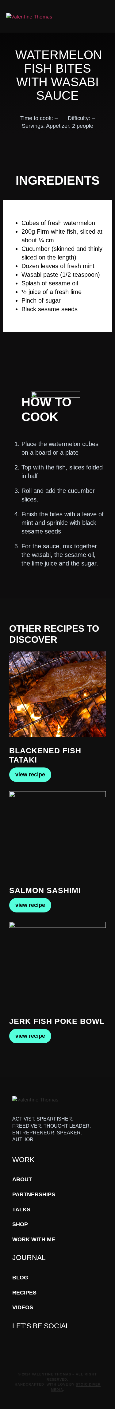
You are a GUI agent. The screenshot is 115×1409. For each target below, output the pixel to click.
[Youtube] (25, 1343)
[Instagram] (44, 1343)
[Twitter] (34, 1343)
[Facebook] (16, 1343)
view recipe (30, 774)
